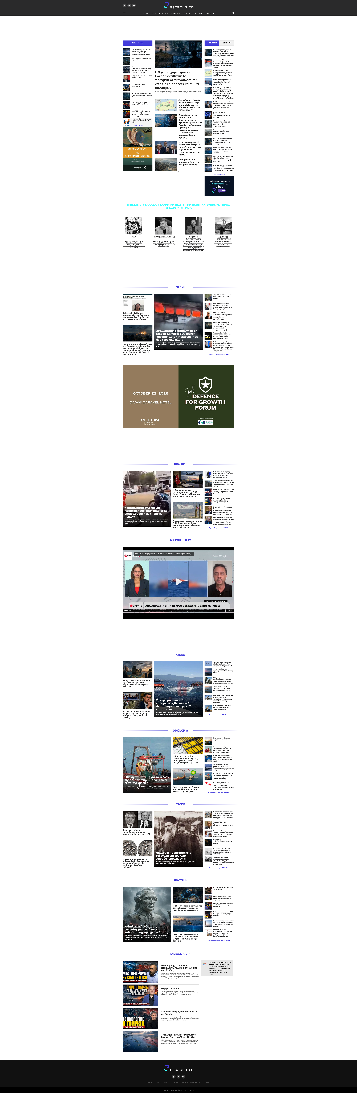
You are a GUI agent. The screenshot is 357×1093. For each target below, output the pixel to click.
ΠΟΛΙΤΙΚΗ (156, 13)
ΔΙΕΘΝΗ (146, 13)
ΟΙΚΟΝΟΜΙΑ (175, 13)
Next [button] (148, 167)
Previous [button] (145, 167)
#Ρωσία (170, 207)
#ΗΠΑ (211, 204)
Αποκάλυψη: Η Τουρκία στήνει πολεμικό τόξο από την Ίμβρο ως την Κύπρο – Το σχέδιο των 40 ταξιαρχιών (164, 244)
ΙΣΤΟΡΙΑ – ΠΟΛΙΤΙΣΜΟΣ (192, 13)
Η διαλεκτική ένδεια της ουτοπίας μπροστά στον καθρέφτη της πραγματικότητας (223, 244)
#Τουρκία (184, 207)
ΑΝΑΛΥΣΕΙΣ (209, 13)
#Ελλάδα (149, 204)
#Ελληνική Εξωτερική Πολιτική (182, 204)
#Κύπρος (223, 204)
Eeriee (191, 1090)
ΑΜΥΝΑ (165, 13)
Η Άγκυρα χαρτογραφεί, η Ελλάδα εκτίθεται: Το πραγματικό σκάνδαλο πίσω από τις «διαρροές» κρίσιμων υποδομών (134, 244)
